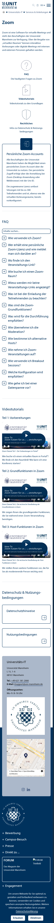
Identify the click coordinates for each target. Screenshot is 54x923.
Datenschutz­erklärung (27, 911)
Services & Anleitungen (37, 12)
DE (41, 5)
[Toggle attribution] (42, 771)
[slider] (19, 446)
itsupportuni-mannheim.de (28, 684)
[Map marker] (26, 756)
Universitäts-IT (15, 12)
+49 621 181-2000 (20, 681)
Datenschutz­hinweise (21, 611)
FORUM (9, 860)
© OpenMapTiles (15, 771)
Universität (3, 13)
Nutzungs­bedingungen (22, 634)
